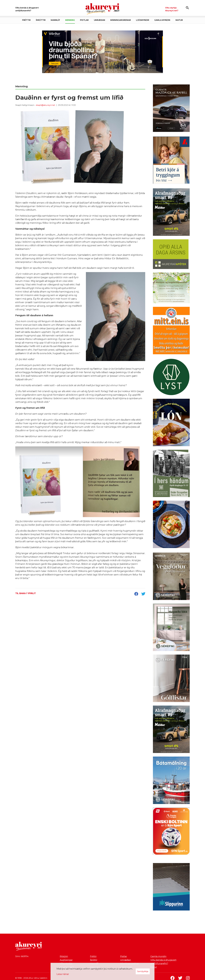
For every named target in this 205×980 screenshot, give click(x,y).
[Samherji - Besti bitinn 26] (171, 525)
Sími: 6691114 (21, 956)
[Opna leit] (187, 7)
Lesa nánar (62, 974)
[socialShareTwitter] (143, 594)
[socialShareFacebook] (136, 594)
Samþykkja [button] (142, 971)
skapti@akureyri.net (45, 105)
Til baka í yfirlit (25, 593)
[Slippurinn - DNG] (171, 887)
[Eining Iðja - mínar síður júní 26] (171, 331)
